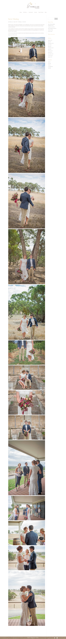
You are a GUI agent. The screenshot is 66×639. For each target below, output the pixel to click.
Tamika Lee (11, 21)
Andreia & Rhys (50, 29)
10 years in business (51, 26)
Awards (49, 61)
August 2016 (50, 56)
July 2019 (49, 41)
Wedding (19, 21)
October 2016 (50, 55)
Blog (45, 12)
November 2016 (50, 53)
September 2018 (51, 43)
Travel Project (40, 12)
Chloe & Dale (50, 31)
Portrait (49, 64)
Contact (35, 12)
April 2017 (49, 49)
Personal (49, 63)
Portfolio (24, 12)
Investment (31, 12)
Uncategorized (50, 66)
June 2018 (49, 44)
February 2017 (50, 50)
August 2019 (50, 40)
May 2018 (49, 46)
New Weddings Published (52, 28)
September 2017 (51, 47)
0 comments (24, 21)
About (21, 12)
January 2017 (50, 52)
